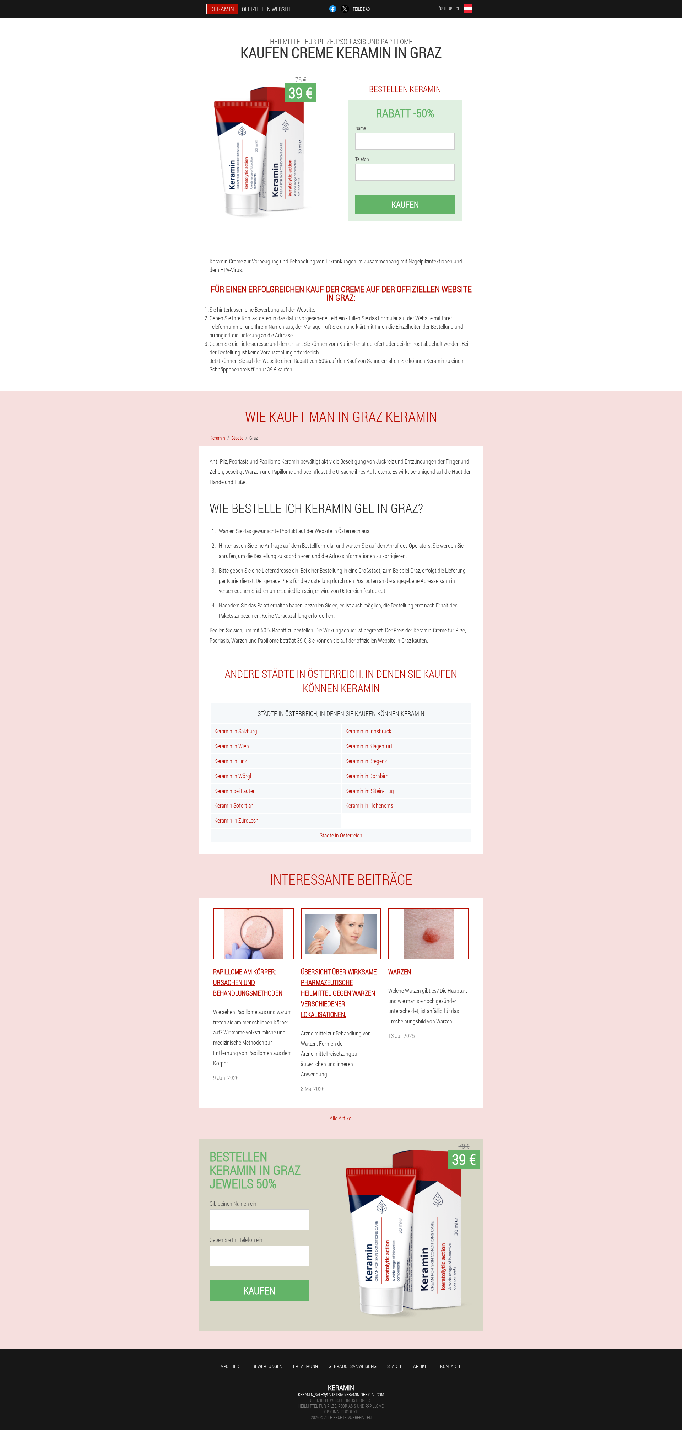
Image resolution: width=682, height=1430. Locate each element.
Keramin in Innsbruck (368, 731)
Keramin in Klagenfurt (369, 746)
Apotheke (231, 1366)
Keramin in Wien (231, 746)
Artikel (421, 1366)
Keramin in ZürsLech (236, 820)
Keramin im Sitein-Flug (369, 790)
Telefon (362, 159)
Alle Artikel (341, 1118)
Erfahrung (305, 1366)
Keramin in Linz (230, 761)
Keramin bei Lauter (234, 790)
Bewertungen (267, 1366)
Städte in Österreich (341, 835)
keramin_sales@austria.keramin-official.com (341, 1394)
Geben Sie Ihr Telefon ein (236, 1240)
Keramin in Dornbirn (367, 776)
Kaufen (405, 204)
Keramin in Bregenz (366, 761)
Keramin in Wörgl (232, 776)
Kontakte (450, 1366)
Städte (394, 1366)
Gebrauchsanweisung (353, 1366)
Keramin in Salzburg (235, 731)
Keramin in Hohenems (369, 805)
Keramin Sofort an (234, 805)
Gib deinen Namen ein (233, 1203)
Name (360, 128)
